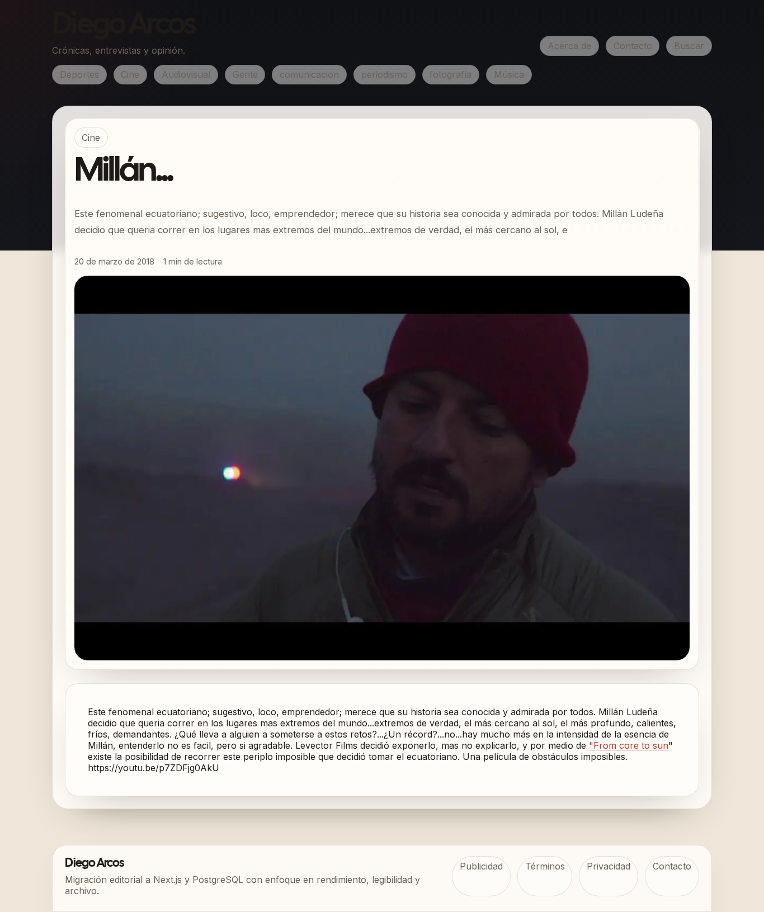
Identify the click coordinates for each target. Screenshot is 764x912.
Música (509, 74)
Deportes (79, 74)
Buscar (689, 45)
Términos (545, 866)
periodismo (384, 74)
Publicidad (481, 866)
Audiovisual (186, 74)
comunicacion (309, 74)
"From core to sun (628, 745)
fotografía (450, 74)
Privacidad (608, 866)
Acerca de (569, 45)
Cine (130, 74)
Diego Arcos (123, 26)
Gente (245, 74)
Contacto (633, 45)
